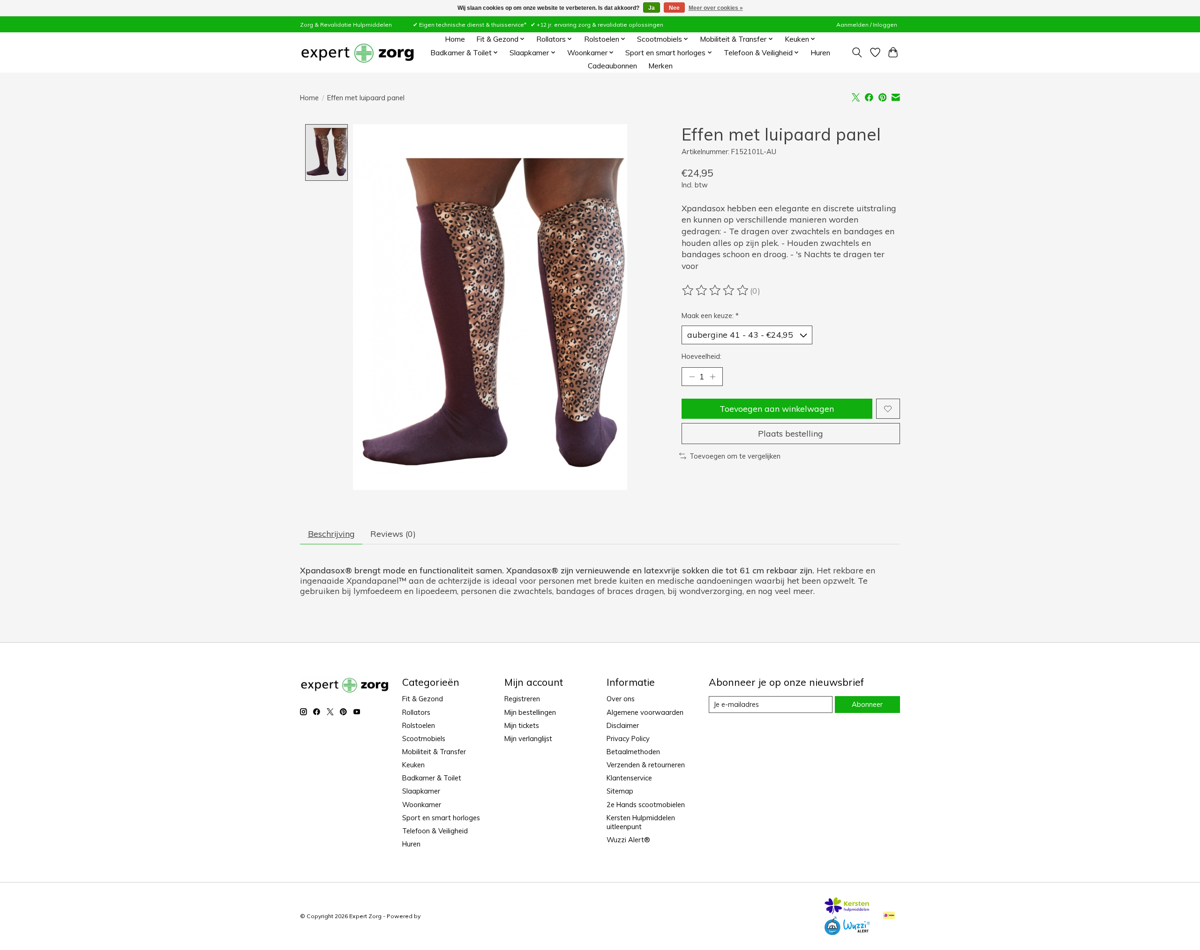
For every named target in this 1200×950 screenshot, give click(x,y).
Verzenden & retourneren (646, 764)
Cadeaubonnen (612, 65)
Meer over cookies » (716, 8)
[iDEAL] (889, 916)
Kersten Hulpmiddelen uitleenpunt (641, 822)
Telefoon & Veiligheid (435, 830)
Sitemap (620, 791)
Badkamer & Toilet (431, 777)
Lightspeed (438, 916)
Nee (674, 8)
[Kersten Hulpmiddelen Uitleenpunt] (847, 911)
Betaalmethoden (633, 751)
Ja (651, 8)
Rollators (416, 712)
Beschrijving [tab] (331, 533)
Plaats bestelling (790, 433)
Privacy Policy (628, 738)
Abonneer (867, 704)
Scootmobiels (423, 738)
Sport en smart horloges (441, 817)
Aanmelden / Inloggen (866, 24)
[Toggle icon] (857, 52)
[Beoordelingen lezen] (716, 290)
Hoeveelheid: (701, 356)
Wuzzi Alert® (628, 839)
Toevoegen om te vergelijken (735, 456)
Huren (820, 52)
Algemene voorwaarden (645, 712)
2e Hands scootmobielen (646, 804)
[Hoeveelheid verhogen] (712, 376)
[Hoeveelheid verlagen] (691, 376)
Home (455, 39)
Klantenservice (629, 777)
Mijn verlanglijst (528, 738)
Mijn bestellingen (530, 712)
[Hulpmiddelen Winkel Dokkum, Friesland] (357, 53)
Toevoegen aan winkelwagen (777, 408)
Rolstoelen (418, 725)
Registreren (522, 698)
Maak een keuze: (710, 315)
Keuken (413, 764)
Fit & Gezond (422, 698)
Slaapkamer (421, 791)
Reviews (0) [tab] (393, 533)
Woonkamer (421, 804)
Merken (660, 65)
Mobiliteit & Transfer (434, 751)
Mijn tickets (521, 725)
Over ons (621, 698)
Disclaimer (623, 725)
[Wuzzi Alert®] (847, 932)
